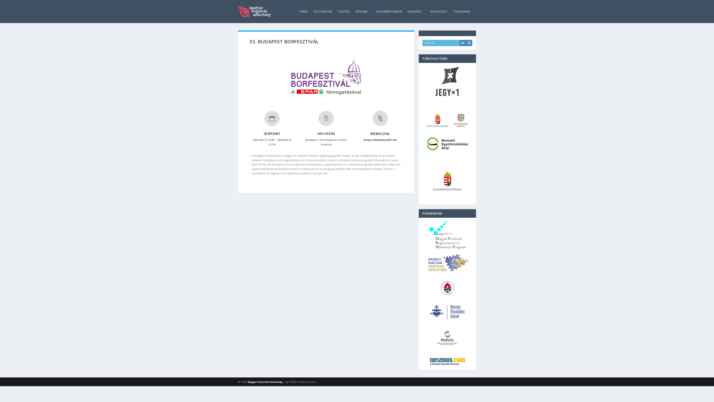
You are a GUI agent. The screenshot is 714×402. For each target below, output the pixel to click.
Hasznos (415, 12)
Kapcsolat (439, 12)
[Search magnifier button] (469, 43)
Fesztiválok (322, 12)
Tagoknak (461, 12)
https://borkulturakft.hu (380, 140)
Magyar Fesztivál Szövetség (265, 382)
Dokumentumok (389, 12)
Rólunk (362, 12)
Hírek (304, 12)
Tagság (344, 12)
